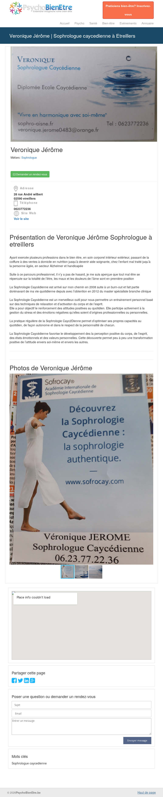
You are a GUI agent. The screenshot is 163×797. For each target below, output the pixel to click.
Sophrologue (29, 157)
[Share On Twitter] (20, 681)
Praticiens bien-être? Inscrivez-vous (128, 10)
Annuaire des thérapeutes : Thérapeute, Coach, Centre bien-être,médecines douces (41, 8)
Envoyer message (137, 740)
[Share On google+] (32, 681)
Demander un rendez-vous (31, 174)
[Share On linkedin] (26, 681)
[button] (149, 469)
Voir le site (21, 219)
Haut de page (147, 792)
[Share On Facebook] (14, 681)
